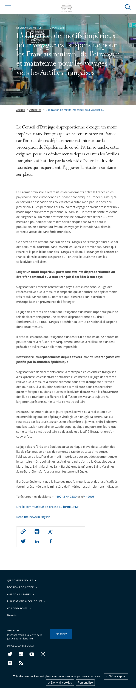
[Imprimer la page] (37, 532)
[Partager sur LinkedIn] (37, 542)
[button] (128, 7)
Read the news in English (33, 517)
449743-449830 (66, 497)
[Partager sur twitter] (23, 542)
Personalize (85, 682)
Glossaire (12, 615)
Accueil (20, 109)
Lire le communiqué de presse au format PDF (47, 507)
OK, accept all (117, 676)
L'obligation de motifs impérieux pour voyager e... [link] (75, 109)
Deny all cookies (61, 682)
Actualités (35, 109)
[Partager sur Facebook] (51, 542)
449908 (89, 497)
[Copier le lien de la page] (23, 532)
